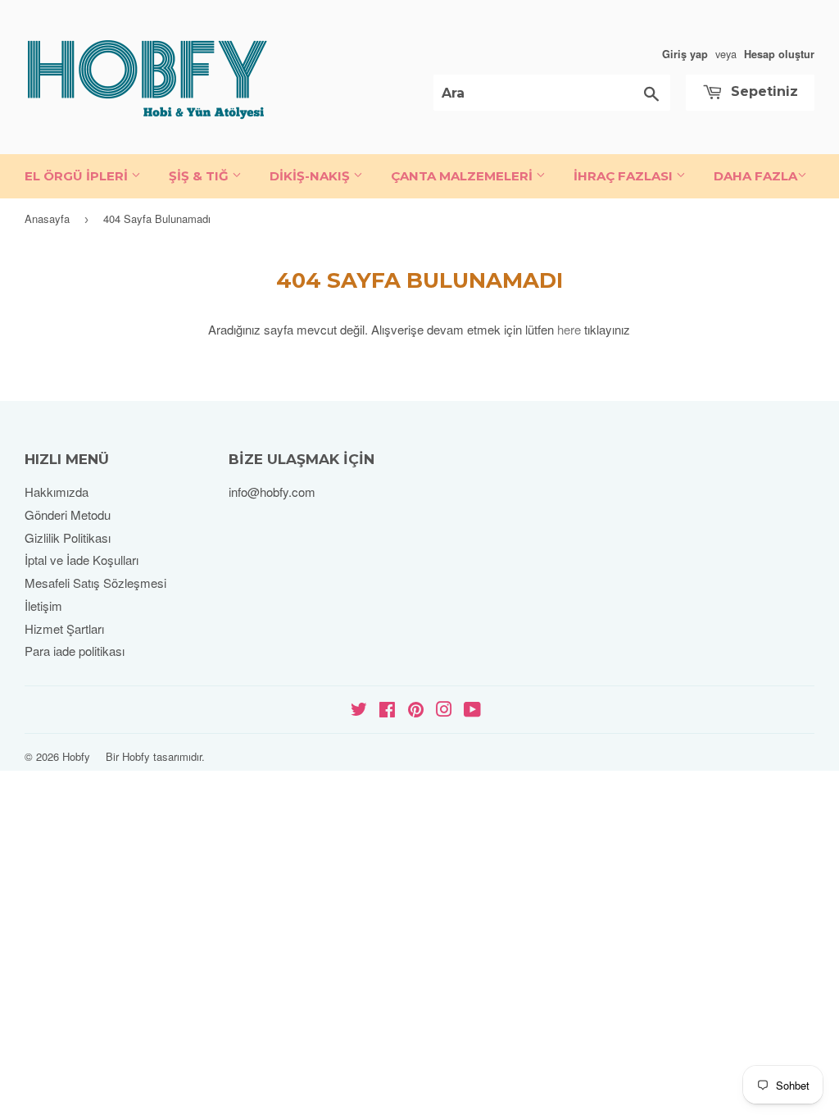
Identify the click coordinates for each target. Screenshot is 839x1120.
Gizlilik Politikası (68, 537)
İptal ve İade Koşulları (81, 559)
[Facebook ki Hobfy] (387, 710)
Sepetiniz (762, 91)
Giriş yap (685, 54)
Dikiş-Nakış (311, 176)
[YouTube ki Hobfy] (472, 710)
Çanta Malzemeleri (463, 176)
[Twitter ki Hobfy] (359, 710)
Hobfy (76, 756)
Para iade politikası (75, 650)
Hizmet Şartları (64, 628)
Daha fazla (755, 176)
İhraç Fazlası (625, 176)
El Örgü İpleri (78, 176)
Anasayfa (47, 218)
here (569, 329)
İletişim (43, 605)
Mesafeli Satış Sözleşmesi (95, 582)
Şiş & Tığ (200, 176)
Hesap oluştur (779, 54)
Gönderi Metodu (68, 514)
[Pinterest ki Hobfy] (415, 710)
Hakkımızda (56, 491)
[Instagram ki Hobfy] (444, 710)
